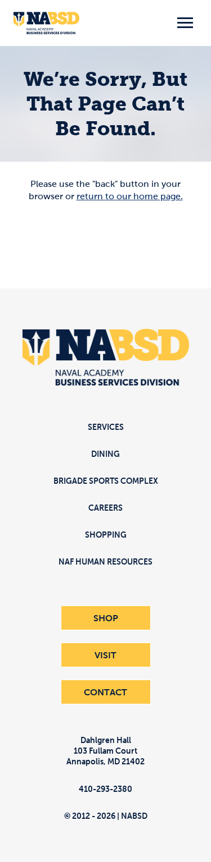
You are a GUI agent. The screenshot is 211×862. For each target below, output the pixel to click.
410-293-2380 (105, 789)
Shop (105, 618)
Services (106, 427)
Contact (105, 692)
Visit (105, 655)
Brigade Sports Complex (105, 480)
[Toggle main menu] (185, 23)
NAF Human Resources (105, 561)
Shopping (106, 534)
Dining (105, 453)
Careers (105, 507)
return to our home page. (130, 196)
